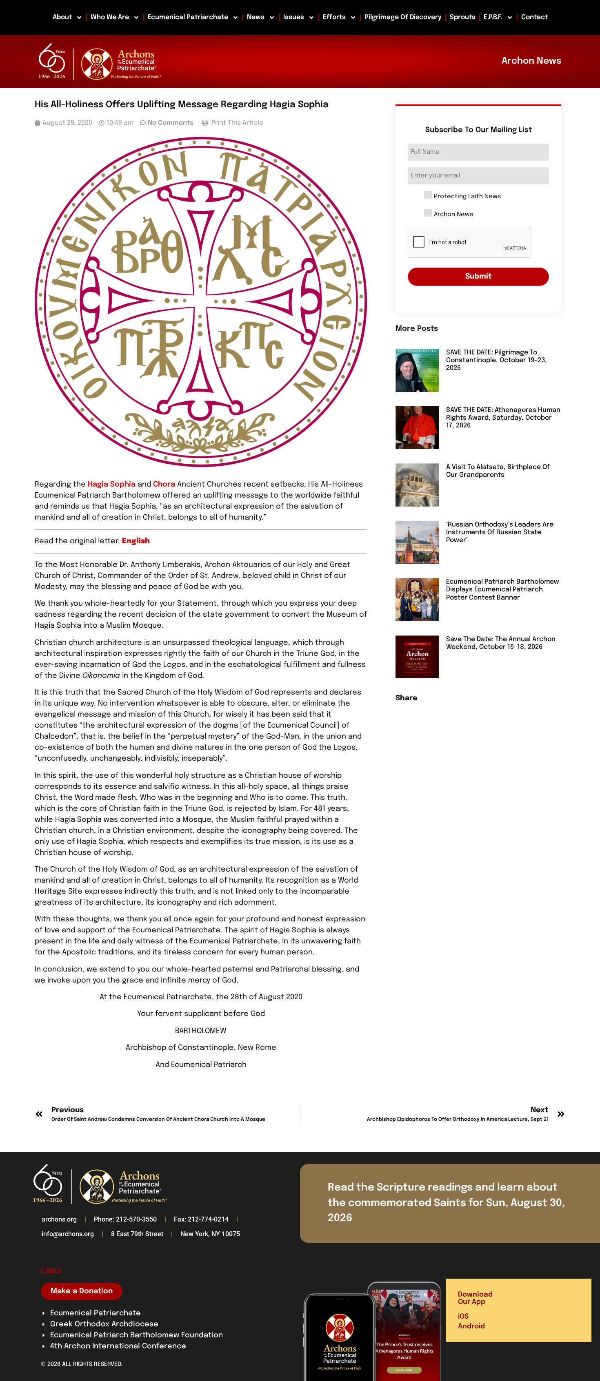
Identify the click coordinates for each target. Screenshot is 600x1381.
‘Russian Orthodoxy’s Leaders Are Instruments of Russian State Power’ (499, 532)
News (255, 17)
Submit (478, 276)
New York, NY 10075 (210, 1234)
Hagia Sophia (112, 484)
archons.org (59, 1219)
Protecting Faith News (467, 197)
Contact (534, 17)
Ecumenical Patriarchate (188, 17)
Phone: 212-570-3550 (125, 1219)
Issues (293, 17)
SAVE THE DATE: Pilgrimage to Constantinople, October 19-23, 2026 (496, 360)
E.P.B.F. (493, 17)
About (62, 17)
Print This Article (236, 123)
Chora (164, 484)
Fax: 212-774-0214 (201, 1219)
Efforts (334, 17)
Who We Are (110, 17)
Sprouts (463, 17)
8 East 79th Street (137, 1234)
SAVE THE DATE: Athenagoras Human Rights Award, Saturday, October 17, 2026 (503, 418)
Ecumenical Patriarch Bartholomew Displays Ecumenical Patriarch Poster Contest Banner (502, 589)
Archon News (453, 215)
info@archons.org (68, 1234)
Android (471, 1326)
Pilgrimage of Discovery (403, 17)
